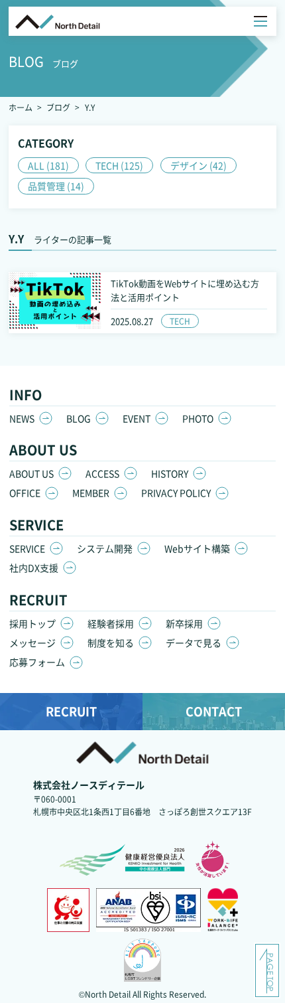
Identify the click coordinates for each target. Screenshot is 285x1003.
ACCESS (102, 473)
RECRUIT (71, 711)
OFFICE (24, 492)
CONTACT (214, 711)
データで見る (193, 642)
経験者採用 (110, 623)
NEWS (21, 418)
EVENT (136, 418)
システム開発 (105, 548)
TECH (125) (119, 165)
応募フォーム (37, 661)
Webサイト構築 (197, 548)
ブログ (58, 107)
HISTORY (169, 473)
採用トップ (32, 623)
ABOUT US (31, 473)
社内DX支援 (33, 567)
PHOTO (197, 418)
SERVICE (27, 548)
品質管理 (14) (56, 186)
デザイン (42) (198, 165)
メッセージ (32, 642)
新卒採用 (184, 623)
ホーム (20, 107)
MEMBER (90, 492)
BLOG (78, 418)
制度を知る (110, 642)
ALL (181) (48, 165)
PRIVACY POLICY (176, 492)
